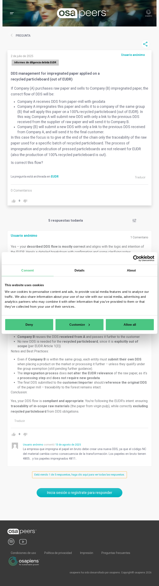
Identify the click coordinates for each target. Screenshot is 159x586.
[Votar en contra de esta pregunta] (25, 201)
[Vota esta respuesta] (13, 434)
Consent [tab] (27, 270)
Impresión (86, 553)
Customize (77, 324)
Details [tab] (80, 270)
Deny (29, 324)
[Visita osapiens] (24, 561)
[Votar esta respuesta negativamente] (25, 434)
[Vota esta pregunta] (13, 201)
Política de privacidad (58, 553)
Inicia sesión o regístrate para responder (79, 493)
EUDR (55, 176)
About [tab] (131, 270)
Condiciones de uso (23, 553)
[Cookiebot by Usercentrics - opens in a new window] (136, 258)
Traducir (140, 177)
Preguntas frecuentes (115, 553)
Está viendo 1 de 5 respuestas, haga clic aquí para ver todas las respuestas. (79, 474)
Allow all (130, 324)
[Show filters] (134, 221)
